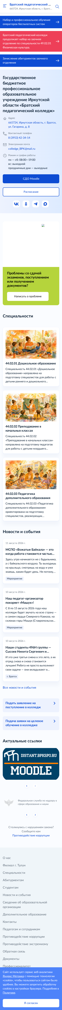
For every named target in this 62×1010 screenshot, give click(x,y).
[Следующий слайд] (35, 815)
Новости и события (17, 895)
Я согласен (31, 1003)
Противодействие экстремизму (25, 944)
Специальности (14, 872)
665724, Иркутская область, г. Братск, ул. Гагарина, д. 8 (32, 124)
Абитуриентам (13, 880)
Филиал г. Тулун (14, 865)
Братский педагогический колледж (36, 4)
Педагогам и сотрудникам (21, 929)
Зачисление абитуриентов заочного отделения (25, 60)
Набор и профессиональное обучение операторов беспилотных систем (26, 22)
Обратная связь (14, 951)
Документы (11, 959)
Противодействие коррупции (31, 835)
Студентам (10, 887)
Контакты (10, 922)
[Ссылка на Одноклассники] (26, 204)
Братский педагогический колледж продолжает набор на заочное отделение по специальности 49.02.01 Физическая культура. (27, 41)
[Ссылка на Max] (45, 204)
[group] (31, 764)
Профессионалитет (17, 966)
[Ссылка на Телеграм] (35, 204)
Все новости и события (19, 687)
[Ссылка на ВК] (16, 204)
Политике (9, 992)
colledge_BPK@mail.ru (21, 148)
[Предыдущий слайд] (27, 786)
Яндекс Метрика (13, 976)
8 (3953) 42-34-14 (19, 137)
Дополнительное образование (24, 914)
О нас (7, 858)
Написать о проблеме (28, 296)
